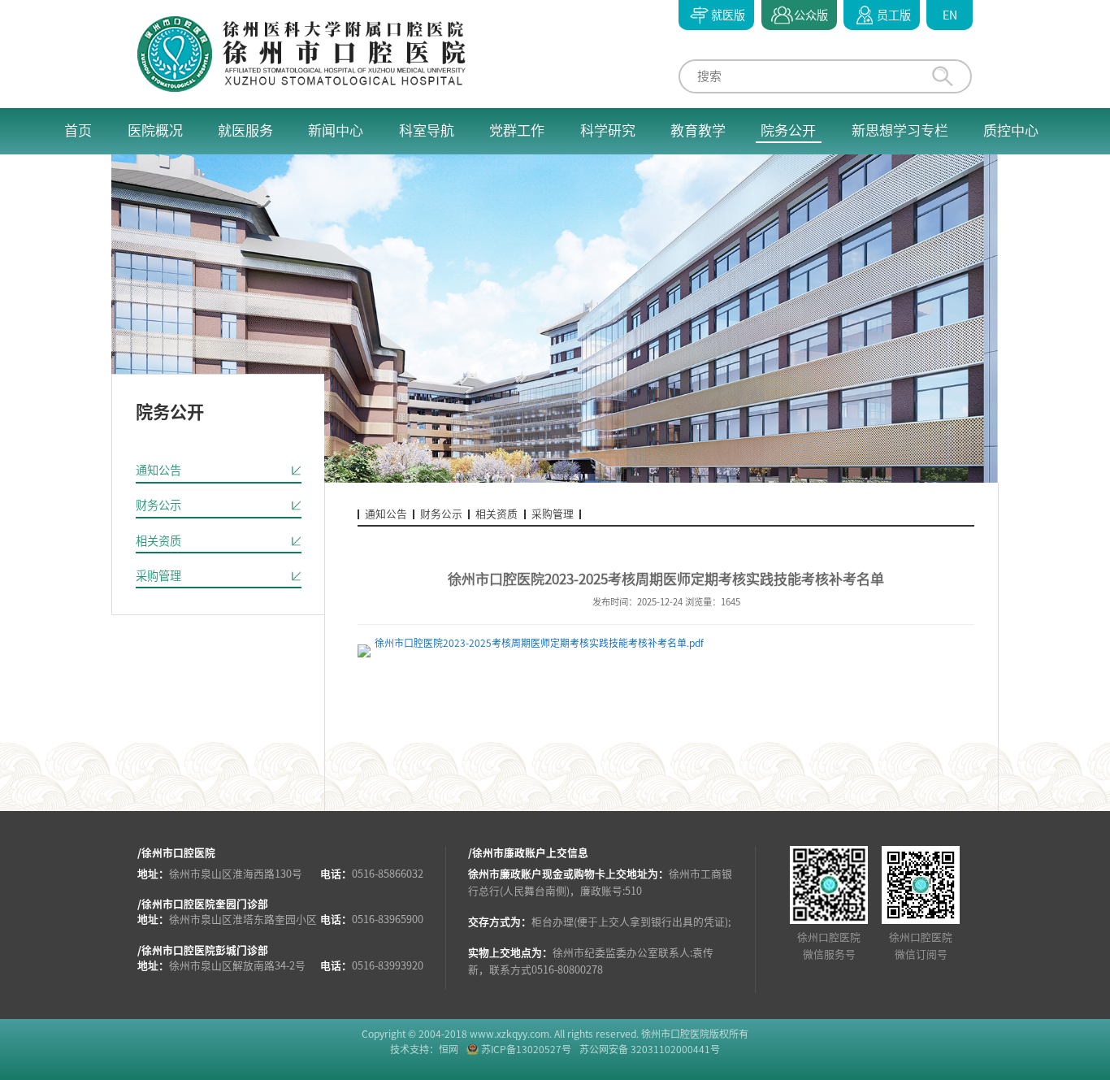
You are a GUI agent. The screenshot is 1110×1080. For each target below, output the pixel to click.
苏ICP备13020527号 (526, 1049)
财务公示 (158, 505)
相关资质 (158, 541)
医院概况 (155, 130)
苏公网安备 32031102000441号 (649, 1049)
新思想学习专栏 (900, 130)
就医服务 (245, 130)
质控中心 (1010, 130)
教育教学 (698, 130)
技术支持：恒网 (424, 1049)
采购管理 (158, 576)
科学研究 (607, 130)
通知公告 (158, 470)
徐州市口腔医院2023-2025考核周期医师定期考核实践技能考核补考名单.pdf (539, 643)
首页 (78, 130)
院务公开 (788, 130)
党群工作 (516, 130)
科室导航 (426, 130)
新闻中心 (335, 130)
